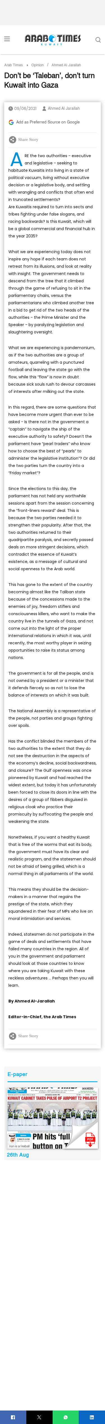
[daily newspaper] (52, 1118)
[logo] (52, 40)
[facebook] (13, 1417)
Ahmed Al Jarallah (64, 109)
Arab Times (13, 65)
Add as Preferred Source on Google (48, 122)
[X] (39, 1417)
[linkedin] (92, 1417)
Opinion (37, 65)
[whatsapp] (66, 1417)
